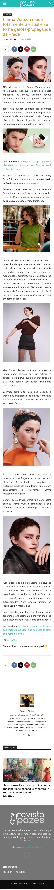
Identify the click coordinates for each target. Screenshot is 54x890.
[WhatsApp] (33, 49)
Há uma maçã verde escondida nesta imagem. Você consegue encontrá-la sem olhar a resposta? (26, 789)
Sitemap (42, 883)
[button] (4, 3)
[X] (20, 49)
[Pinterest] (27, 49)
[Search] (50, 3)
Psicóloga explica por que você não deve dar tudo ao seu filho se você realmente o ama (27, 165)
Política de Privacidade (18, 883)
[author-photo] (27, 707)
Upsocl (13, 640)
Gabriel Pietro (11, 39)
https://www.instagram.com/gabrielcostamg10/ (27, 715)
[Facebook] (14, 49)
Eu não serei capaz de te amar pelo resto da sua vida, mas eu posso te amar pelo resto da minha (27, 630)
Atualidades (7, 15)
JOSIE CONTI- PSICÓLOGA (14, 872)
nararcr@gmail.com (31, 847)
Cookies (33, 883)
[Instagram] (30, 735)
